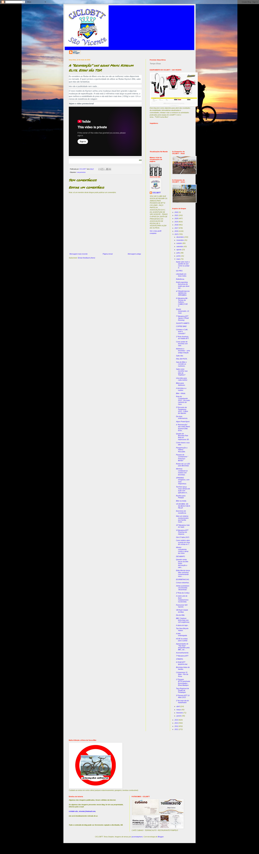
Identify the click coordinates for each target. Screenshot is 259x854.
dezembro (180, 237)
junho (178, 256)
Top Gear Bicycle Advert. (182, 629)
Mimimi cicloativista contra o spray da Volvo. (182, 550)
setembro (180, 246)
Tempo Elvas (155, 63)
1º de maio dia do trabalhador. (182, 701)
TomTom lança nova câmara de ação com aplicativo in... (183, 490)
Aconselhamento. (182, 653)
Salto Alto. (179, 356)
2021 (177, 215)
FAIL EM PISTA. (181, 359)
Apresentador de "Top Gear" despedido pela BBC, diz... (183, 647)
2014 (177, 720)
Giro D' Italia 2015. (183, 537)
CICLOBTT (156, 193)
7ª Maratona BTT (182, 656)
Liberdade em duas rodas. (181, 275)
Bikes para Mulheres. (180, 384)
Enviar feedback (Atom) (86, 258)
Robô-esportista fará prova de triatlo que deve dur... (182, 285)
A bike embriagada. (181, 634)
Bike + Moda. (181, 393)
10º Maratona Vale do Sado (183, 526)
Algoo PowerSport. (183, 422)
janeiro (179, 716)
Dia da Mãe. (180, 615)
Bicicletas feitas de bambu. (183, 668)
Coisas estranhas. (182, 583)
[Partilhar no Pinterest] (110, 169)
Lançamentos (81, 172)
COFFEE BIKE (181, 326)
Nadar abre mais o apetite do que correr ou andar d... (183, 265)
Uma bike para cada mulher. (182, 379)
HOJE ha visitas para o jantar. (182, 640)
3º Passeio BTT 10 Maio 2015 (183, 696)
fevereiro (179, 713)
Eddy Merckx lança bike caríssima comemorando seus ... (183, 573)
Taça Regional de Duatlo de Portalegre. (182, 690)
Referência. (180, 279)
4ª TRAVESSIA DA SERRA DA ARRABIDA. (183, 293)
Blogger (161, 837)
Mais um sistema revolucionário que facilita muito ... (182, 519)
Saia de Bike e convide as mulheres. (181, 364)
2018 (177, 225)
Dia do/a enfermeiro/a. (182, 417)
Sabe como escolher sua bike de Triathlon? (182, 372)
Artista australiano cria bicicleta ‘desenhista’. (182, 588)
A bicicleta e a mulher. (181, 389)
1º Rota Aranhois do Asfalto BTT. (182, 337)
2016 (177, 231)
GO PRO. (179, 271)
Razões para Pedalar (180, 497)
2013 (177, 723)
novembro (180, 240)
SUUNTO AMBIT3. (183, 323)
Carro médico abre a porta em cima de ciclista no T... (183, 542)
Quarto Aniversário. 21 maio (182, 311)
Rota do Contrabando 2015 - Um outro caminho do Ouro (183, 400)
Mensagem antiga (134, 254)
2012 (177, 726)
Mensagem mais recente (78, 254)
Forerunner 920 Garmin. (182, 606)
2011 (177, 729)
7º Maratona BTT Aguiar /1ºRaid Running (182, 318)
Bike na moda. (181, 501)
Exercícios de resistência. (181, 512)
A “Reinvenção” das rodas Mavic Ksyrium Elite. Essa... (183, 427)
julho (178, 253)
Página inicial (108, 254)
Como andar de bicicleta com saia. (182, 344)
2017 (177, 228)
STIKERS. (179, 659)
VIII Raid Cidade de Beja (182, 611)
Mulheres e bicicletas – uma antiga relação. (183, 351)
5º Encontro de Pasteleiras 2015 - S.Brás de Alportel (182, 410)
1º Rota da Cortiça (182, 593)
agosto (179, 250)
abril (178, 706)
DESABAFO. (180, 556)
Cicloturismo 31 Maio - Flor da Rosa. (182, 674)
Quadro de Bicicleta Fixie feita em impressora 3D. (182, 436)
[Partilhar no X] (104, 169)
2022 (177, 212)
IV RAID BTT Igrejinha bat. (182, 663)
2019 (177, 222)
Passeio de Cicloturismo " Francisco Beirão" (182, 458)
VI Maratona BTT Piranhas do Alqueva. (182, 532)
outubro (179, 243)
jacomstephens (137, 837)
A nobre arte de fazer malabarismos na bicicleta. (182, 599)
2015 (177, 234)
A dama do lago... (182, 625)
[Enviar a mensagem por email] (99, 169)
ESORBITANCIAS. (182, 579)
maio (178, 259)
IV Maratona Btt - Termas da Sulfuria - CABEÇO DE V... (182, 302)
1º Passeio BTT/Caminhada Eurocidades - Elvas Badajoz (183, 682)
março (178, 710)
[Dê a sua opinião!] (102, 169)
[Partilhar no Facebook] (107, 169)
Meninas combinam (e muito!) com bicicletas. (182, 472)
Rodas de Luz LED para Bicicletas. (183, 465)
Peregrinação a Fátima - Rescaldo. (181, 450)
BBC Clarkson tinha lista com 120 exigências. (183, 620)
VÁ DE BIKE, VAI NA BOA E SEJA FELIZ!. (183, 506)
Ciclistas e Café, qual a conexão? (182, 331)
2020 (177, 218)
